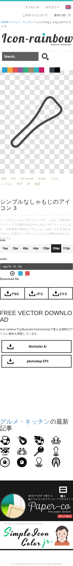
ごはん (54, 178)
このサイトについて (35, 15)
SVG (63, 294)
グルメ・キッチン (22, 22)
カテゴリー (52, 7)
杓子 (20, 183)
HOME (5, 22)
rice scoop (26, 178)
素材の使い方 (62, 15)
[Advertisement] (36, 394)
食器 (37, 183)
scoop (41, 178)
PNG (15, 294)
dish (3, 178)
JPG (39, 294)
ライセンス (32, 7)
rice (13, 178)
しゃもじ (7, 183)
